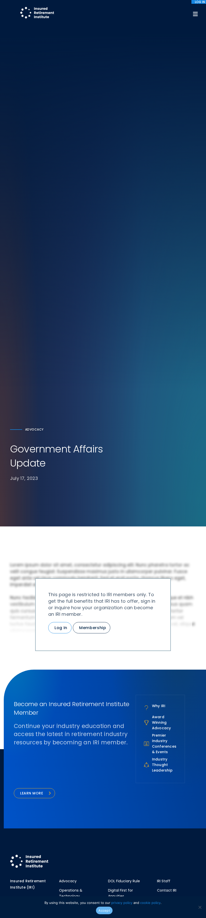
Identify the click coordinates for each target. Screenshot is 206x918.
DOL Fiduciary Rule (124, 881)
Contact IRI (166, 890)
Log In (61, 628)
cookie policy (150, 903)
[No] (199, 907)
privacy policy (121, 903)
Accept (104, 910)
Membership (92, 628)
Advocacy (68, 881)
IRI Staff (163, 881)
